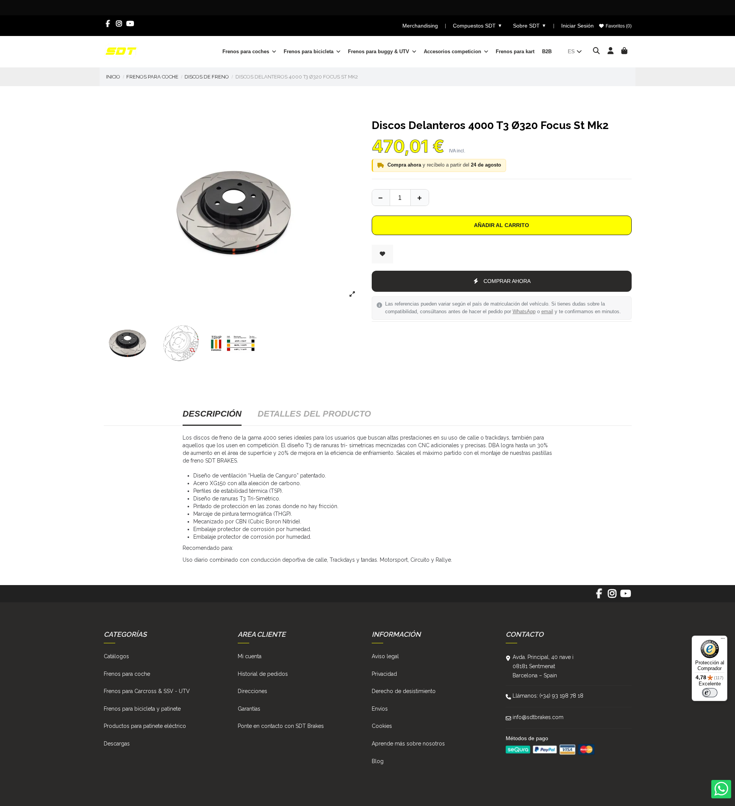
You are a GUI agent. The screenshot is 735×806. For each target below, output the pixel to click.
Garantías (249, 709)
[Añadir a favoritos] (382, 254)
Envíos (380, 709)
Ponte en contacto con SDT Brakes (281, 726)
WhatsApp (524, 311)
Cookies (382, 726)
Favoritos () (618, 26)
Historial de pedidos (263, 674)
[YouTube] (130, 24)
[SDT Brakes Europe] (121, 51)
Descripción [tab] (212, 414)
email (547, 311)
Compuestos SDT (477, 26)
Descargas (117, 744)
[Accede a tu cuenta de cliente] (610, 51)
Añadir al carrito (501, 225)
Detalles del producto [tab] (314, 414)
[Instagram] (119, 24)
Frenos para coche (127, 674)
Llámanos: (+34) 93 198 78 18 (548, 696)
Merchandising (420, 26)
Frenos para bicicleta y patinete (142, 709)
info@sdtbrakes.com (538, 717)
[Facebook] (108, 24)
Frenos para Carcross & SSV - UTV (147, 691)
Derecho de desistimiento (404, 691)
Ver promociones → (492, 7)
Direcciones (252, 691)
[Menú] (722, 640)
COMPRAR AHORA (507, 281)
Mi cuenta (249, 656)
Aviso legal (385, 656)
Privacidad (384, 674)
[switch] (709, 692)
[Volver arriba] (419, 198)
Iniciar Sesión (577, 26)
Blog (378, 761)
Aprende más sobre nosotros (408, 744)
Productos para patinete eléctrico (145, 726)
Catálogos (116, 656)
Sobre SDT (529, 26)
